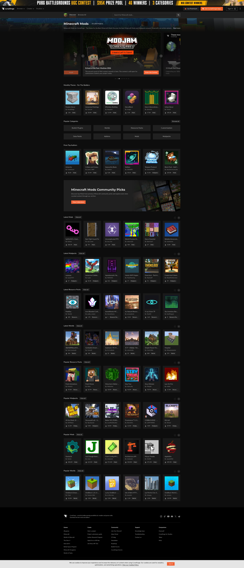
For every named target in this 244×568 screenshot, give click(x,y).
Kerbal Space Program (70, 546)
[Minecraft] (65, 15)
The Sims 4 (67, 540)
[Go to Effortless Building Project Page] (112, 102)
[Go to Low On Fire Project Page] (171, 379)
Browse (20, 9)
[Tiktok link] (165, 516)
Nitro (160, 540)
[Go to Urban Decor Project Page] (171, 102)
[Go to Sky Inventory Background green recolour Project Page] (171, 306)
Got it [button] (171, 564)
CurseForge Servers (116, 550)
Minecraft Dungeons (70, 550)
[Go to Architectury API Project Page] (132, 451)
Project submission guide (94, 534)
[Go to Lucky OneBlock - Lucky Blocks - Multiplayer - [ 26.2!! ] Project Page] (112, 487)
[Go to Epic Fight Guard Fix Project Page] (92, 234)
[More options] (240, 9)
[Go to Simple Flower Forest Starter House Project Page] (152, 343)
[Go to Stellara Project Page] (132, 162)
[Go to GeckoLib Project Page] (72, 451)
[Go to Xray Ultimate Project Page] (152, 379)
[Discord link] (172, 516)
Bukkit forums (115, 546)
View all (78, 217)
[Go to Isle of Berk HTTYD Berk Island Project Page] (132, 487)
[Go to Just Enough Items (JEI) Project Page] (92, 451)
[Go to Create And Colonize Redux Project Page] (171, 270)
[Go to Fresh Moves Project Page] (92, 379)
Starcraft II (67, 543)
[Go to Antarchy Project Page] (72, 162)
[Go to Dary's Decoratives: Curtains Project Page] (152, 102)
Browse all (175, 121)
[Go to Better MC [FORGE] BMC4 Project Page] (112, 415)
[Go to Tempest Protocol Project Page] (152, 162)
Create (29, 9)
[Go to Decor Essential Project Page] (152, 234)
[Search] (178, 15)
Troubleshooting (139, 534)
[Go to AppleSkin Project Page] (171, 451)
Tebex (160, 537)
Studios (39, 9)
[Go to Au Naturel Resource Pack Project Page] (132, 306)
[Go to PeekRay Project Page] (72, 306)
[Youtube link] (168, 516)
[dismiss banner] (241, 3)
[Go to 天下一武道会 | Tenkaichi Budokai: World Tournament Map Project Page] (132, 343)
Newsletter (114, 540)
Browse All (82, 15)
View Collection (146, 72)
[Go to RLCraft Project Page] (171, 415)
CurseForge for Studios (165, 534)
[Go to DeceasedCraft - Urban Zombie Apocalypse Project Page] (92, 415)
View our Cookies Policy (130, 565)
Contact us (138, 537)
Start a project (91, 531)
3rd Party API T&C (92, 543)
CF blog (113, 537)
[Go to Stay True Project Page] (132, 379)
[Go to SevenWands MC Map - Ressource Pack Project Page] (112, 306)
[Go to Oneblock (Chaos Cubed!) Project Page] (72, 487)
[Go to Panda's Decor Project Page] (72, 102)
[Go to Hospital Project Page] (171, 343)
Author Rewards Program (94, 537)
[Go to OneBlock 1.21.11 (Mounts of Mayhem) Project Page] (92, 487)
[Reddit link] (179, 516)
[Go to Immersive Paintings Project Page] (92, 102)
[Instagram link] (161, 516)
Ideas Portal (114, 534)
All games (66, 531)
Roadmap (114, 543)
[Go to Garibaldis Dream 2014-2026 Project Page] (92, 343)
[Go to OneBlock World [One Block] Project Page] (171, 487)
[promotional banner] (122, 3)
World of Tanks (68, 553)
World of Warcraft (69, 537)
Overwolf (161, 531)
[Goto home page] (8, 9)
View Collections (78, 202)
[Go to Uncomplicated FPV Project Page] (112, 234)
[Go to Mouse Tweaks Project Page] (152, 451)
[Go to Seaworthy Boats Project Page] (112, 162)
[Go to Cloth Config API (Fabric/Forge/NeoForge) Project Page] (112, 451)
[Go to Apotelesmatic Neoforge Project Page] (112, 270)
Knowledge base (140, 531)
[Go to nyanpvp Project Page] (72, 270)
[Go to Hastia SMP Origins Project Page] (132, 270)
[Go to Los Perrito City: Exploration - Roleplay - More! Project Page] (152, 487)
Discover (72, 15)
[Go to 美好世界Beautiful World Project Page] (72, 343)
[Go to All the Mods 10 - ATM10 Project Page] (72, 415)
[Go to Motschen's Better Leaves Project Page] (112, 379)
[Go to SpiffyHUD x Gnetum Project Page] (72, 234)
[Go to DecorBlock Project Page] (132, 102)
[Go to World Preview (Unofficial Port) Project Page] (132, 234)
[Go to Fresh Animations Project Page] (72, 379)
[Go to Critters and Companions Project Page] (92, 162)
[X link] (175, 516)
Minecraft (66, 534)
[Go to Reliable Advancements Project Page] (171, 234)
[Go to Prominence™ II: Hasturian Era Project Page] (132, 415)
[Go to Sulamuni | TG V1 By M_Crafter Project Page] (112, 343)
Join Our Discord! (116, 531)
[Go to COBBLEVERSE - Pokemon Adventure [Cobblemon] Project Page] (152, 415)
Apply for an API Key (93, 540)
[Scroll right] (178, 217)
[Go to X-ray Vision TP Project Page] (152, 306)
